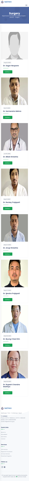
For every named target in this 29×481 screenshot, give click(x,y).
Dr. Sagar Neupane (11, 66)
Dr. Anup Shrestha (10, 248)
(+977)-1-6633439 (20, 418)
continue (7, 72)
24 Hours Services (5, 454)
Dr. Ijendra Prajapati (11, 293)
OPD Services (4, 449)
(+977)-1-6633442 (10, 418)
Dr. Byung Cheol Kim (11, 339)
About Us (3, 432)
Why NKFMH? (4, 434)
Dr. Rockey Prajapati (11, 202)
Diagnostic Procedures (6, 451)
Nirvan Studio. (22, 477)
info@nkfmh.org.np (9, 421)
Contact (3, 439)
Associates (4, 436)
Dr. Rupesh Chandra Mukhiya (11, 385)
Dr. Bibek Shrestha (10, 157)
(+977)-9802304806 (10, 420)
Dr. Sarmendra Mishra (12, 111)
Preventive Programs (6, 456)
